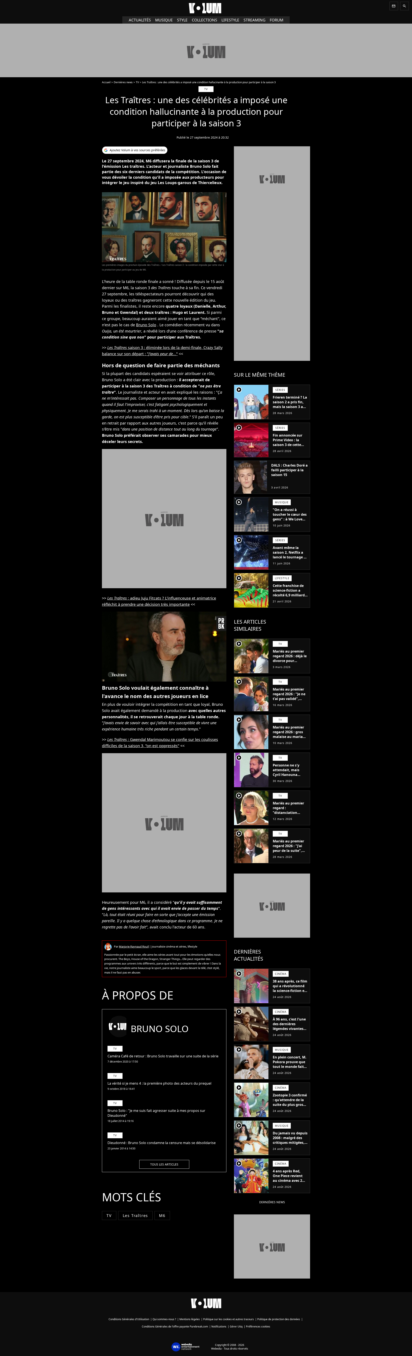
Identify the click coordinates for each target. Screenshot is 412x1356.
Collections (204, 20)
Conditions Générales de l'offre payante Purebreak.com (175, 1326)
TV (137, 82)
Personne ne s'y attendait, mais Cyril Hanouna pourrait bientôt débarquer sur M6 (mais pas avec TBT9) (290, 777)
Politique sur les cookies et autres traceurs (228, 1319)
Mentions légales (189, 1319)
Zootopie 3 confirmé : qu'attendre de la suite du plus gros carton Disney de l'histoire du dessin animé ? (290, 1107)
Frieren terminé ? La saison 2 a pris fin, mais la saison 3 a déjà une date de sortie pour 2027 (290, 407)
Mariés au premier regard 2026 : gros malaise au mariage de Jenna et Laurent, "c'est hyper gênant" (290, 736)
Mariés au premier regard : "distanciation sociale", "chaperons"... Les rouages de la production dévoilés (290, 817)
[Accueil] (206, 8)
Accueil (106, 82)
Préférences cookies (258, 1326)
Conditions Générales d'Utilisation (129, 1319)
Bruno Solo (146, 324)
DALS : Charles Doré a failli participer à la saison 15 (289, 470)
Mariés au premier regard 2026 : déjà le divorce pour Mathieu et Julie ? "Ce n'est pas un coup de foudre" (290, 663)
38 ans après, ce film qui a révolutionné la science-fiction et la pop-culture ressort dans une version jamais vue (290, 993)
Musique (164, 20)
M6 (162, 1215)
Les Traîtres (135, 1215)
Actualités (140, 20)
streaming (254, 20)
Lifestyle (230, 20)
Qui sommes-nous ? (164, 1319)
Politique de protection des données (278, 1319)
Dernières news (123, 82)
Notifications (218, 1326)
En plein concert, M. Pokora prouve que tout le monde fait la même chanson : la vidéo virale (289, 1066)
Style (182, 20)
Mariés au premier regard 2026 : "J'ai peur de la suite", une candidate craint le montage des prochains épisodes (288, 855)
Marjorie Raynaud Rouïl (134, 946)
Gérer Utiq (236, 1326)
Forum (276, 20)
